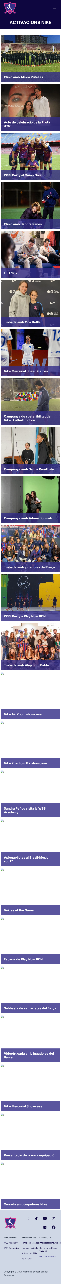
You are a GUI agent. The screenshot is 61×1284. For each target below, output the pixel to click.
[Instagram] (27, 1218)
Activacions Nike (29, 1253)
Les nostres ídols (30, 1248)
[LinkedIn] (44, 1227)
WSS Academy (11, 1243)
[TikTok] (36, 1218)
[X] (53, 1218)
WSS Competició (12, 1248)
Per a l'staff (27, 1258)
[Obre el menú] (54, 8)
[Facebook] (53, 1227)
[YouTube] (44, 1218)
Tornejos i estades (30, 1243)
